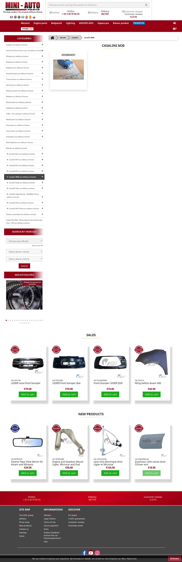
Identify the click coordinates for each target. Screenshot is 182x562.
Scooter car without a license (16, 45)
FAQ (45, 541)
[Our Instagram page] (97, 553)
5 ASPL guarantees (76, 518)
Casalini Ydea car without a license (21, 188)
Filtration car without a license (17, 56)
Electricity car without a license (17, 85)
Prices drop (24, 522)
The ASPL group (26, 515)
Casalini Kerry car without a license (21, 154)
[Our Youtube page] (91, 553)
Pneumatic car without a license (18, 125)
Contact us (24, 529)
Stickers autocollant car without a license (21, 214)
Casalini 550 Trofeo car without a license (23, 208)
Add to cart (27, 394)
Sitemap (23, 532)
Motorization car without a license (18, 102)
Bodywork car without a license (17, 68)
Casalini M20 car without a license (22, 177)
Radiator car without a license (17, 96)
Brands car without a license (16, 148)
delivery (22, 518)
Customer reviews (76, 522)
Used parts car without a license (18, 137)
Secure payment (51, 525)
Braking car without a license (16, 62)
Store (46, 529)
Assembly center (75, 525)
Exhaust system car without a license (19, 91)
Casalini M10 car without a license (21, 160)
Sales (91, 335)
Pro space (72, 515)
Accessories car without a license (18, 131)
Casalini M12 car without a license (21, 165)
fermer (175, 558)
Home (21, 536)
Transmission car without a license (19, 79)
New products (91, 414)
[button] (25, 23)
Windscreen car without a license (18, 119)
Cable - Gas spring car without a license (20, 114)
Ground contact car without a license (19, 73)
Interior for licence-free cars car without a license (24, 50)
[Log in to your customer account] (174, 23)
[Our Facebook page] (84, 553)
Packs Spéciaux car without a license (19, 142)
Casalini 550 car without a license (21, 203)
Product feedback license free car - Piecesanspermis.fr (52, 535)
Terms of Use (50, 522)
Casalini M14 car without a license (21, 171)
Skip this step (36, 245)
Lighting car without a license (17, 108)
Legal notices (50, 518)
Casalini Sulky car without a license (21, 183)
